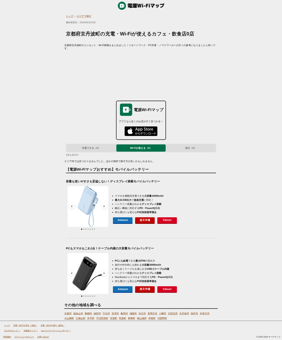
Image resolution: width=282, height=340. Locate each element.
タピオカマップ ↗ (12, 331)
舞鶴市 (88, 313)
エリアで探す (84, 16)
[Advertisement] (141, 74)
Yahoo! (167, 220)
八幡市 (162, 313)
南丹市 (194, 313)
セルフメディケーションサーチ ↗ (56, 331)
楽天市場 (145, 220)
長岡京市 (152, 313)
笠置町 (113, 318)
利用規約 (7, 337)
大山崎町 (69, 318)
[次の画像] (104, 206)
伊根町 (152, 318)
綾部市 (97, 313)
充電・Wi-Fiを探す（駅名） (53, 325)
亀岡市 (124, 313)
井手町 (90, 318)
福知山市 (78, 313)
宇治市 (106, 313)
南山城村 (142, 318)
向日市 (142, 313)
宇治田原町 (102, 318)
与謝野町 (162, 318)
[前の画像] (72, 206)
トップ (69, 16)
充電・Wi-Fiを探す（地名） (25, 325)
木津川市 (205, 313)
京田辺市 (173, 313)
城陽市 (133, 313)
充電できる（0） (91, 148)
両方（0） (190, 148)
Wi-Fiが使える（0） (141, 148)
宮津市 (115, 313)
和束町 (122, 318)
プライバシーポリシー (24, 337)
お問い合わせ (43, 337)
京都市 (68, 313)
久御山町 (81, 318)
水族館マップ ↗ (31, 331)
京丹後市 (184, 313)
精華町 (131, 318)
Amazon (123, 220)
